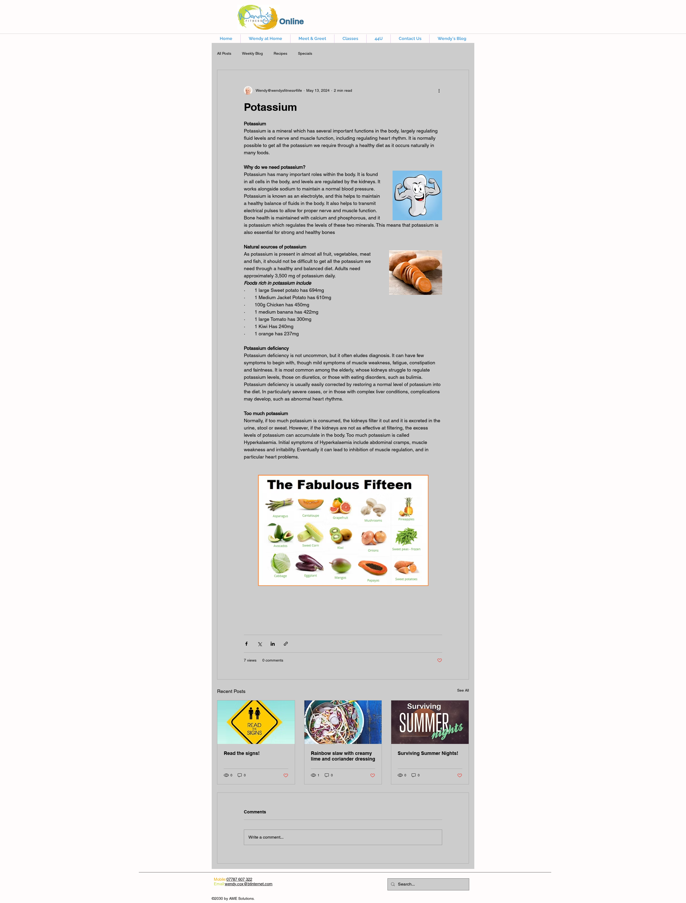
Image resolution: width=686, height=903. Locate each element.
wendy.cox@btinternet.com (249, 884)
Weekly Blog (252, 53)
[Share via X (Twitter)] (259, 643)
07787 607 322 (239, 879)
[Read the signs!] (256, 722)
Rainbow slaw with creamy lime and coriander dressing (343, 756)
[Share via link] (285, 643)
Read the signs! (242, 753)
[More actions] (439, 90)
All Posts (224, 53)
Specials (305, 53)
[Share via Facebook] (246, 643)
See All (463, 690)
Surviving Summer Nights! (428, 753)
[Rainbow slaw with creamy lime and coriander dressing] (343, 722)
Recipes (280, 53)
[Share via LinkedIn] (272, 643)
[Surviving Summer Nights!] (430, 722)
